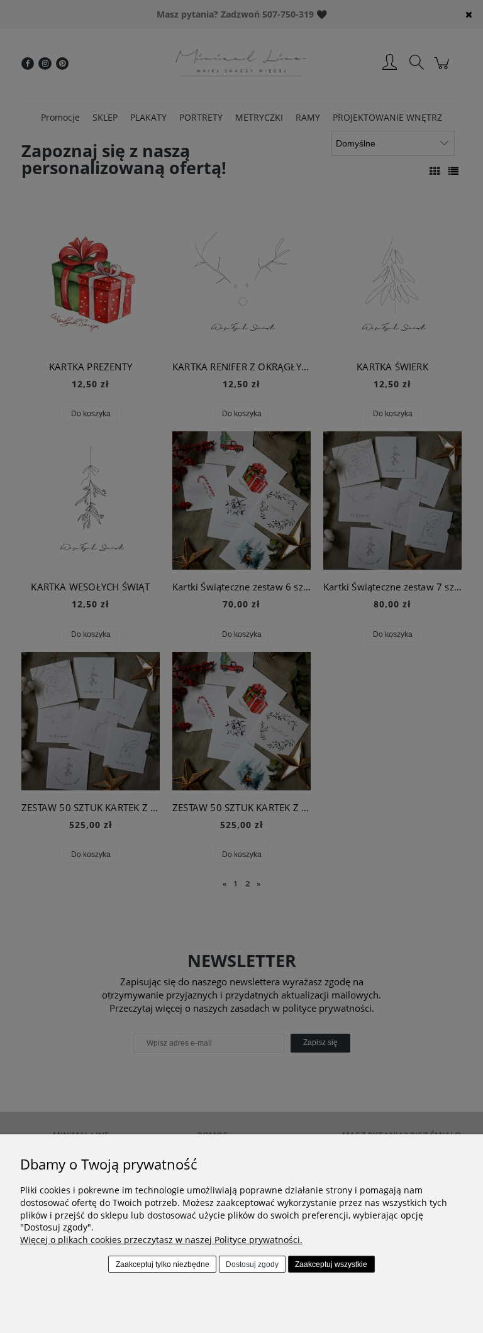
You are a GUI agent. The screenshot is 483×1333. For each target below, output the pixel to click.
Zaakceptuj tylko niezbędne (162, 1264)
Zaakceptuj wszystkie (331, 1264)
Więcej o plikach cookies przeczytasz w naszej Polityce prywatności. (161, 1240)
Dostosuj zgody (252, 1264)
